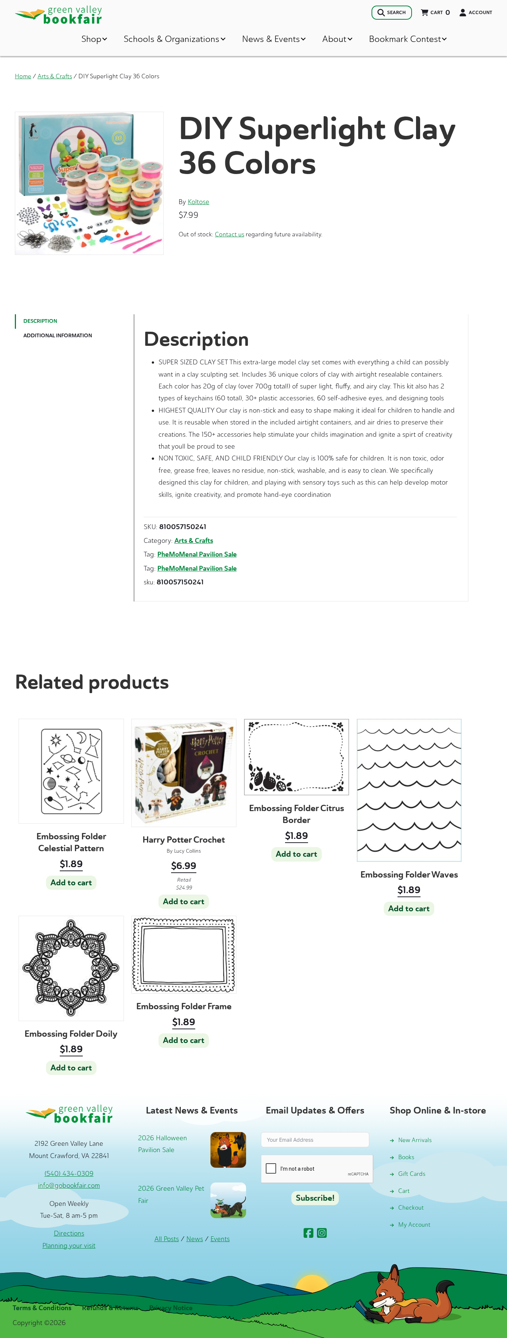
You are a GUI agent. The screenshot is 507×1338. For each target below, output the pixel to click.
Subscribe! (315, 1198)
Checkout (411, 1207)
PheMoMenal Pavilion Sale (197, 554)
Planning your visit (68, 1246)
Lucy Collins (187, 851)
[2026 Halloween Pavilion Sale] (228, 1149)
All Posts (166, 1239)
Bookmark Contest (405, 38)
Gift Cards (411, 1173)
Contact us (229, 234)
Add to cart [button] (71, 882)
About (334, 38)
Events (220, 1239)
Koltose (198, 202)
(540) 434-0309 (69, 1174)
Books (406, 1157)
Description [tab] (40, 321)
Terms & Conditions (42, 1307)
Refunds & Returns (110, 1307)
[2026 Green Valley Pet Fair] (228, 1200)
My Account (414, 1224)
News (194, 1239)
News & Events (271, 38)
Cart (404, 1190)
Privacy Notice (171, 1307)
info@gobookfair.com (69, 1185)
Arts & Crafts (54, 76)
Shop (91, 38)
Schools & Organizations (171, 38)
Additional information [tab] (57, 335)
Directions (69, 1233)
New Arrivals (415, 1140)
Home (23, 76)
